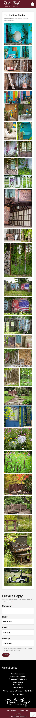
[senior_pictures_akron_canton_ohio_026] (18, 217)
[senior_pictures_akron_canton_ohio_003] (26, 52)
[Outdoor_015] (18, 287)
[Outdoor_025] (18, 577)
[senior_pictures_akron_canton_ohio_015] (11, 166)
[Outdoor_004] (10, 131)
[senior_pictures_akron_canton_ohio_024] (11, 197)
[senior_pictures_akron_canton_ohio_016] (25, 166)
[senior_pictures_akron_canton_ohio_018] (23, 341)
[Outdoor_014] (18, 505)
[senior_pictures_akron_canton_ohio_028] (12, 181)
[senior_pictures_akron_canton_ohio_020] (12, 66)
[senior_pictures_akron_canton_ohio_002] (12, 52)
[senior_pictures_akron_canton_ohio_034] (25, 523)
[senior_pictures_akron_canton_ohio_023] (25, 81)
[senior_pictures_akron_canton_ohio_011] (26, 235)
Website (6, 638)
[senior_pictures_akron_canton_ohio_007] (25, 112)
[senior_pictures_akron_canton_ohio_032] (18, 484)
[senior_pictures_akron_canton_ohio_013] (11, 149)
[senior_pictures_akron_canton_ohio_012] (18, 260)
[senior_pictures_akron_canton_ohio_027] (12, 235)
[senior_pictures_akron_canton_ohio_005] (26, 97)
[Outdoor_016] (18, 325)
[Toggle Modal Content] (32, 4)
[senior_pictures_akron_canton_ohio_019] (11, 377)
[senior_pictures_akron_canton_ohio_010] (18, 416)
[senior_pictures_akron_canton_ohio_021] (26, 66)
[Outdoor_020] (18, 306)
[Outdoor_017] (18, 358)
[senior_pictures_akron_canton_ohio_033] (11, 523)
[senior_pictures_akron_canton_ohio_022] (11, 81)
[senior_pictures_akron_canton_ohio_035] (18, 550)
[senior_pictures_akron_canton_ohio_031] (18, 462)
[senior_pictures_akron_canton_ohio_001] (18, 34)
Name (5, 616)
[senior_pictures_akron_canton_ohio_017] (9, 341)
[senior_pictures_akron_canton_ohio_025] (25, 197)
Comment (7, 605)
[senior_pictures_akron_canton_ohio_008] (11, 112)
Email (5, 627)
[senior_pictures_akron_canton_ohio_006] (24, 131)
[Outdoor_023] (26, 377)
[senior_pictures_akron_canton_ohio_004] (12, 97)
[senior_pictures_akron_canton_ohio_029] (26, 181)
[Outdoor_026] (18, 395)
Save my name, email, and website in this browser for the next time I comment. (18, 649)
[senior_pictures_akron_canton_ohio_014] (25, 149)
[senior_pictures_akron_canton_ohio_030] (18, 439)
